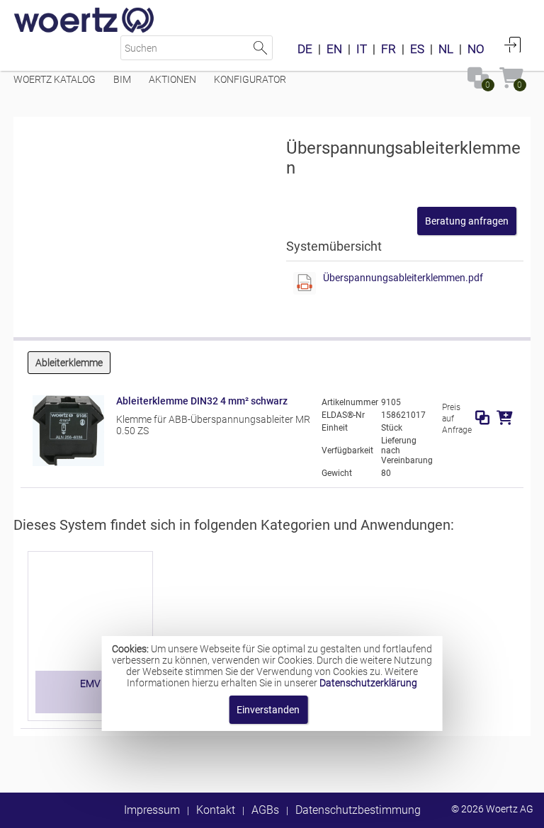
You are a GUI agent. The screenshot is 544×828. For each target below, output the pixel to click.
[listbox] (272, 364)
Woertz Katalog (54, 79)
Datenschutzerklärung (368, 682)
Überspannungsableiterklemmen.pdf (403, 277)
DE (305, 49)
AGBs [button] (265, 810)
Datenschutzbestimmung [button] (358, 810)
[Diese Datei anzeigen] (304, 283)
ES (417, 49)
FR (388, 49)
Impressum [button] (152, 810)
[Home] (84, 21)
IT (361, 49)
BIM (122, 79)
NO (476, 49)
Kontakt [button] (215, 810)
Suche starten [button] (260, 47)
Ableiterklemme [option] (69, 362)
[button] (466, 221)
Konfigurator (250, 79)
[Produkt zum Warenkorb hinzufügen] (505, 418)
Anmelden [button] (512, 44)
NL (445, 49)
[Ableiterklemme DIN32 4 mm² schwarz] (68, 462)
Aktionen (172, 79)
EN (334, 49)
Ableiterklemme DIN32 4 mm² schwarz (202, 401)
